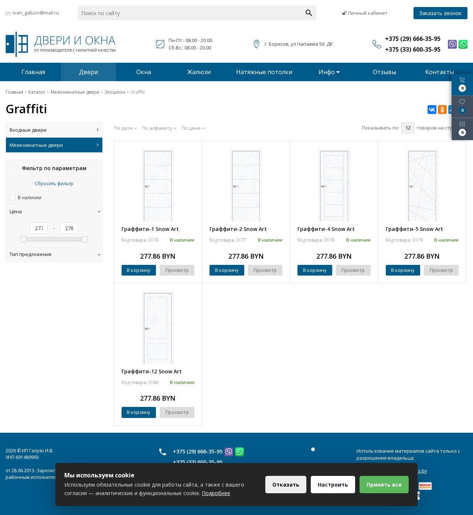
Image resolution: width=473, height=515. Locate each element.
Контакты (439, 72)
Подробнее (216, 493)
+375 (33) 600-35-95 (197, 462)
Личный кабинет (367, 13)
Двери (88, 72)
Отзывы (384, 72)
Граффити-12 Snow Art (152, 371)
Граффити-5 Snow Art (414, 228)
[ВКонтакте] (432, 109)
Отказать (285, 484)
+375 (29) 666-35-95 (197, 451)
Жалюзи (199, 72)
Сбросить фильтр (54, 183)
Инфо (327, 72)
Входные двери (28, 130)
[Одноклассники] (442, 109)
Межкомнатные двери (36, 145)
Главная (33, 72)
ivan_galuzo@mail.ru (36, 12)
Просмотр (177, 270)
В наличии (29, 197)
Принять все (384, 484)
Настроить (333, 484)
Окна (143, 72)
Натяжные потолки (264, 72)
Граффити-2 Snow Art (238, 228)
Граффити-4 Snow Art (326, 228)
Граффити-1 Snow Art (150, 228)
